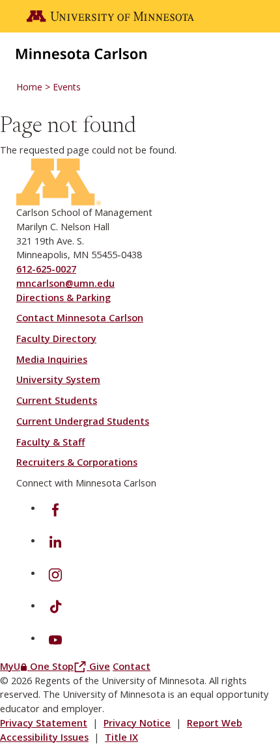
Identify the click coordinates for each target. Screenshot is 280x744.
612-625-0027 (46, 269)
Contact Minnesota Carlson (79, 318)
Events (67, 87)
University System (58, 379)
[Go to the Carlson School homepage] (81, 53)
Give (99, 666)
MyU (15, 666)
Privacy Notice (137, 723)
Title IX (121, 737)
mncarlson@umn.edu (65, 283)
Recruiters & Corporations (76, 462)
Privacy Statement (43, 723)
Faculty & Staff (50, 442)
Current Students (56, 400)
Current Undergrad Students (82, 421)
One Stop (59, 666)
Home (29, 87)
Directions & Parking (63, 297)
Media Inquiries (51, 359)
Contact (131, 666)
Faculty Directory (56, 338)
